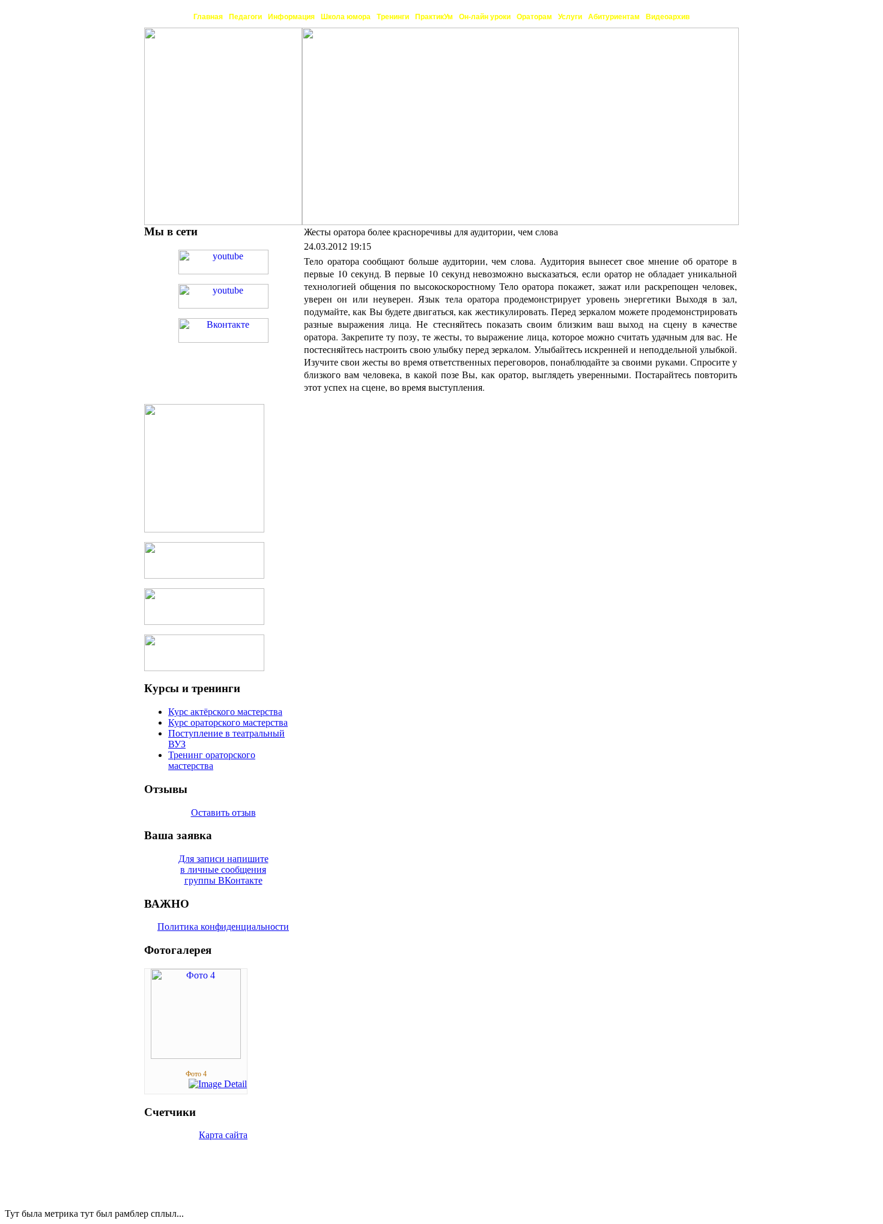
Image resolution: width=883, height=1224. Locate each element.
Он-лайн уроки (485, 17)
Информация (291, 17)
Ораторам (534, 17)
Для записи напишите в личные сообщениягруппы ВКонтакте (223, 869)
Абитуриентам (614, 17)
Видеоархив (668, 17)
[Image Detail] (218, 1084)
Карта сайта (223, 1135)
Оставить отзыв (223, 812)
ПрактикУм (434, 17)
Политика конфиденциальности (223, 926)
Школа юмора (346, 17)
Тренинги (393, 17)
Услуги (570, 17)
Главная (208, 17)
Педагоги (245, 17)
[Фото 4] (196, 1056)
